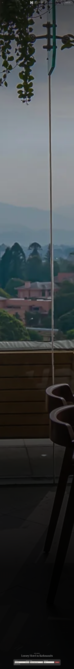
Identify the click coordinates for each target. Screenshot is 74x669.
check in (16, 660)
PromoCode (46, 660)
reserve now (67, 2)
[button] (2, 2)
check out (27, 660)
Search (57, 662)
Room (31, 660)
